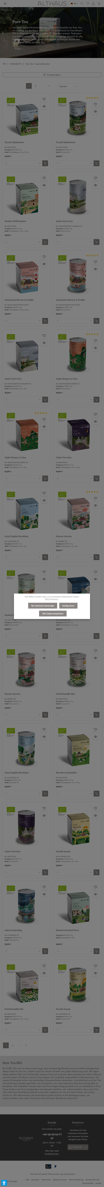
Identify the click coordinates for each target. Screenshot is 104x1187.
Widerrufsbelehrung (76, 1180)
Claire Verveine (64, 457)
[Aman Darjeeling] (77, 590)
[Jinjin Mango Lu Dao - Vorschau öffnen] (95, 348)
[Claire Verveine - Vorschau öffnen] (95, 421)
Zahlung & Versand (60, 1180)
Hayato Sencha (64, 536)
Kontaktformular (52, 1154)
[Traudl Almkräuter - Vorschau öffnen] (44, 106)
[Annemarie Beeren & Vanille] (26, 274)
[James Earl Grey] (77, 196)
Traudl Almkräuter (14, 142)
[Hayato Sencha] (77, 511)
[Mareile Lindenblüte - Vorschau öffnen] (95, 737)
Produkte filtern (54, 75)
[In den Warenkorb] (45, 163)
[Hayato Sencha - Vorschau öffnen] (95, 505)
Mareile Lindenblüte (66, 772)
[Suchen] (82, 3)
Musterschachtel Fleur (67, 930)
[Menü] (5, 3)
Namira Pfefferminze (15, 221)
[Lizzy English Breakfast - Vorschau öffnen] (44, 500)
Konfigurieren (68, 606)
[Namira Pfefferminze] (26, 196)
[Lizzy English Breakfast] (26, 511)
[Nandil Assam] (77, 826)
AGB (27, 1180)
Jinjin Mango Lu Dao (66, 378)
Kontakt (98, 1183)
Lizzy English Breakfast (17, 536)
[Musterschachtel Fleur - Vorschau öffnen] (95, 894)
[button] (4, 1183)
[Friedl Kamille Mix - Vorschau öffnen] (95, 658)
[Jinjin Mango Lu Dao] (77, 353)
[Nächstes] (2, 32)
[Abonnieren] (85, 1147)
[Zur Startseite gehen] (52, 3)
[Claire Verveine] (77, 432)
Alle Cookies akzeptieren (52, 613)
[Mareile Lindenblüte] (77, 747)
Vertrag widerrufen (92, 1180)
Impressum (35, 1180)
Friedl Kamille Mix (65, 694)
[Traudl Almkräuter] (26, 117)
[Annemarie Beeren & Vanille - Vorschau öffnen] (44, 264)
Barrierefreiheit (87, 1183)
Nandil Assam (63, 851)
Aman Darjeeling (13, 930)
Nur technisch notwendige (42, 606)
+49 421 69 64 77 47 (52, 1136)
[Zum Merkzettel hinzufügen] (44, 99)
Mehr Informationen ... (52, 599)
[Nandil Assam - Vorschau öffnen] (95, 815)
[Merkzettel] (87, 3)
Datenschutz (46, 1180)
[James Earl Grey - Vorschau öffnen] (95, 185)
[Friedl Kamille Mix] (77, 668)
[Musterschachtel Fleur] (77, 905)
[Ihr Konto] (93, 3)
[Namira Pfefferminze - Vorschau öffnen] (44, 185)
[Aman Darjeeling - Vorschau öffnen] (95, 579)
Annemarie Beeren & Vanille (19, 299)
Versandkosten (69, 1174)
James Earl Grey (64, 221)
